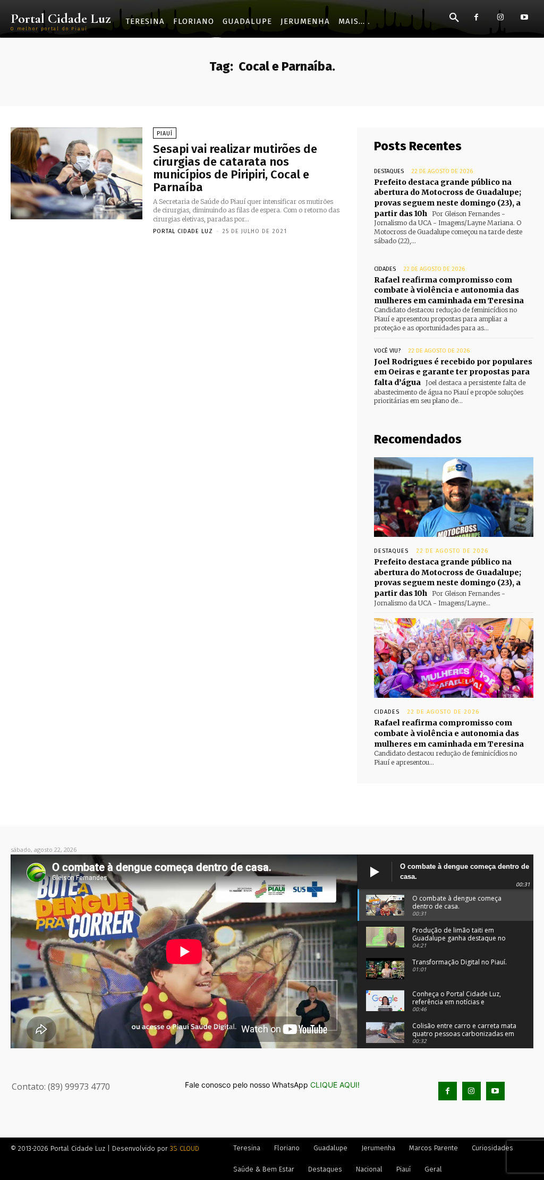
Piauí (165, 133)
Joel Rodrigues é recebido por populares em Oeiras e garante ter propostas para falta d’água (453, 372)
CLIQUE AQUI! (335, 1084)
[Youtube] (524, 17)
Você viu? (387, 351)
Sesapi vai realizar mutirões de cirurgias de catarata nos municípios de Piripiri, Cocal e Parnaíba (235, 168)
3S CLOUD (184, 1148)
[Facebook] (476, 17)
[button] (454, 18)
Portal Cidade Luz (183, 231)
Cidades (385, 269)
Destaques (389, 171)
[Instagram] (500, 17)
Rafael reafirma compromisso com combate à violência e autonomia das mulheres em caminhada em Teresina (449, 290)
